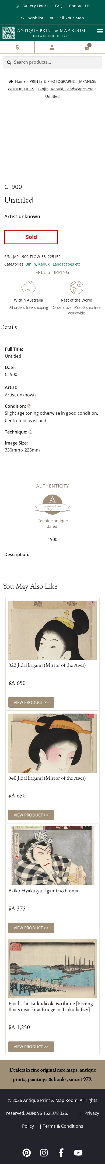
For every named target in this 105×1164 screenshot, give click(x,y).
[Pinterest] (26, 1152)
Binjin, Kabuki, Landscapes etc (65, 88)
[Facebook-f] (61, 1152)
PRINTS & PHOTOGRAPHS (52, 81)
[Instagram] (43, 1152)
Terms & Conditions (63, 1126)
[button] (100, 31)
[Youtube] (78, 1152)
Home (20, 81)
